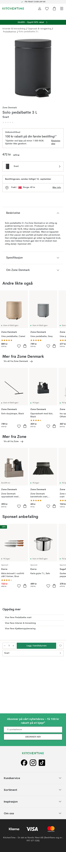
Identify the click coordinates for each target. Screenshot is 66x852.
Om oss (9, 813)
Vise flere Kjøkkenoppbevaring (20, 629)
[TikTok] (41, 762)
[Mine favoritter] (47, 8)
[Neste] (60, 69)
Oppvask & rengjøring (39, 28)
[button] (8, 122)
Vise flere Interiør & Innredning (20, 623)
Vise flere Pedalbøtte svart (18, 617)
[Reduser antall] (4, 646)
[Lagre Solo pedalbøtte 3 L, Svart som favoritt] (60, 646)
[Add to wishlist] (19, 346)
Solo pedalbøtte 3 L (29, 32)
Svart (6, 653)
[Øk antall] (13, 646)
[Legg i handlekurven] (25, 346)
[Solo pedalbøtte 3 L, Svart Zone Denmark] (33, 68)
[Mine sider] (39, 8)
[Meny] (61, 8)
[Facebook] (24, 762)
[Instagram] (33, 762)
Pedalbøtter (9, 31)
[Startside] (13, 8)
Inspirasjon (11, 801)
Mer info (56, 187)
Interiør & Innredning (13, 28)
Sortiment (10, 790)
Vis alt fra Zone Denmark (16, 361)
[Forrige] (5, 69)
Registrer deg (55, 142)
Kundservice (12, 778)
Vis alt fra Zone (11, 441)
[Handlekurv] (54, 8)
